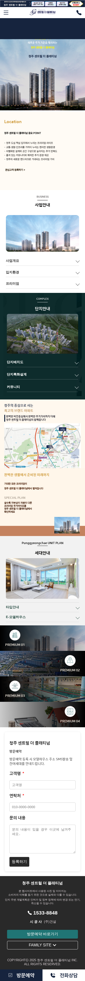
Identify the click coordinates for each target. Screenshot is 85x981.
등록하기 (19, 862)
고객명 (16, 773)
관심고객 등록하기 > (15, 169)
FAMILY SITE (40, 945)
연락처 (16, 795)
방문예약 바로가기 (42, 934)
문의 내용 (17, 817)
